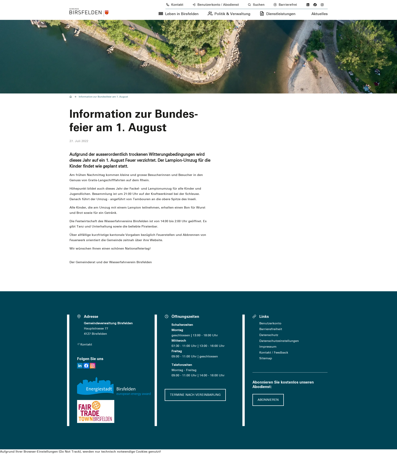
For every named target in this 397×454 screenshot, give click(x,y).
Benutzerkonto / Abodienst (218, 4)
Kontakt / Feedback (273, 352)
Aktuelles (319, 14)
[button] (80, 365)
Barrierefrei (288, 4)
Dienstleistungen (280, 14)
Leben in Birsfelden (181, 14)
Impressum (268, 346)
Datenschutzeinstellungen (279, 341)
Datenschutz (268, 335)
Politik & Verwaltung (232, 14)
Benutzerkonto (270, 323)
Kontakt (177, 4)
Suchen (259, 4)
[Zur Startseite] (89, 12)
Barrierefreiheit (270, 329)
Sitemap (265, 358)
